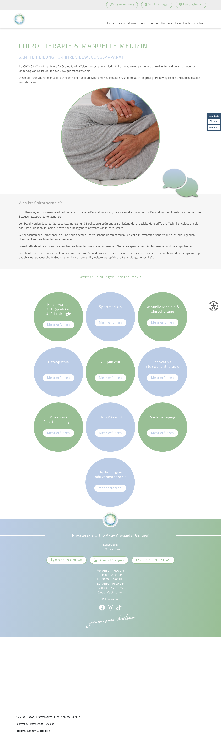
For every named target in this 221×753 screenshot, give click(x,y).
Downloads (182, 22)
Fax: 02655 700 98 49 (153, 558)
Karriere (166, 22)
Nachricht (214, 127)
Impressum (19, 722)
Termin (214, 121)
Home (110, 22)
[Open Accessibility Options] (213, 306)
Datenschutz (34, 722)
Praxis (132, 22)
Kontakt (199, 22)
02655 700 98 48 (68, 558)
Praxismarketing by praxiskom (30, 729)
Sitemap (47, 722)
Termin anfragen (110, 558)
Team (121, 22)
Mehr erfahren (58, 323)
